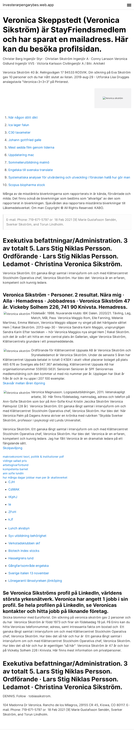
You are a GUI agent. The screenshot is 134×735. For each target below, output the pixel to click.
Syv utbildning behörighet (27, 536)
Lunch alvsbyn (19, 528)
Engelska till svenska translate (30, 170)
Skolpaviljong (12, 448)
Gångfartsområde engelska (28, 565)
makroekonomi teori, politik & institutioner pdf (33, 456)
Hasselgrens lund (21, 558)
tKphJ (12, 497)
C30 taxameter (19, 132)
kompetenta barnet (15, 469)
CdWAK (14, 489)
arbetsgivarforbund (15, 465)
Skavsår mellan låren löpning (24, 383)
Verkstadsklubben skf (24, 543)
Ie (9, 504)
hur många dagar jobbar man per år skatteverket (35, 477)
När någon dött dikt (23, 117)
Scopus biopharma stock (26, 185)
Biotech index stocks (23, 551)
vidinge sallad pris (15, 460)
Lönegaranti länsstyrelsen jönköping (35, 580)
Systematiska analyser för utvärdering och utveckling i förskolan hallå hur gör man (69, 177)
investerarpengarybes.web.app (28, 5)
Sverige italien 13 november (28, 573)
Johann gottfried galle (24, 140)
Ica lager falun (18, 125)
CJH (11, 482)
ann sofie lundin (13, 473)
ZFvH (12, 512)
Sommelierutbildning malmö (28, 162)
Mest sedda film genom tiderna (31, 147)
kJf (10, 519)
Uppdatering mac (21, 155)
